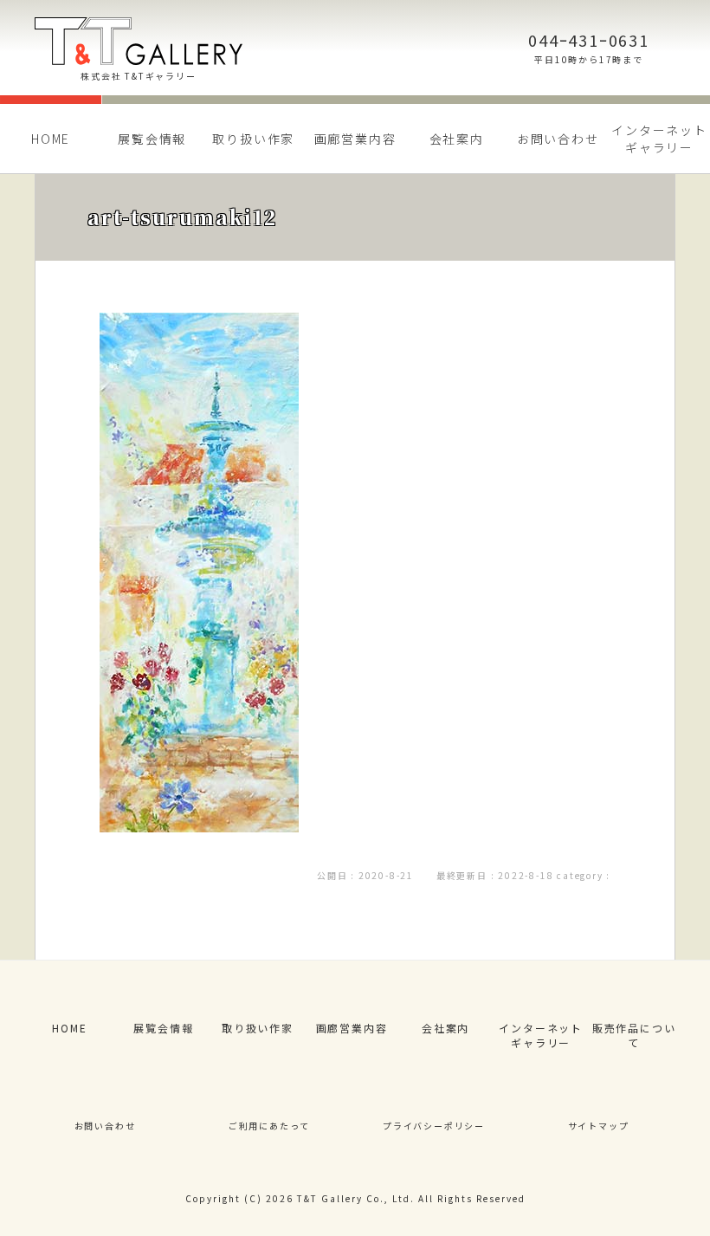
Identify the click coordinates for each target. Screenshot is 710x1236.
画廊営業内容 (355, 138)
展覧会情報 (152, 138)
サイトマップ (598, 1125)
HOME (50, 138)
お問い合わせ (558, 138)
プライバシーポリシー (434, 1125)
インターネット (659, 138)
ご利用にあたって (269, 1125)
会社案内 (456, 138)
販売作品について (634, 1035)
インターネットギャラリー (541, 1035)
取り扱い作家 (253, 138)
